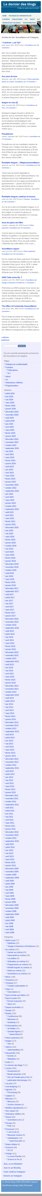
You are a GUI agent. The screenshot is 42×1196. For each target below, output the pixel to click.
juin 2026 (9, 397)
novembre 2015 (11, 655)
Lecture (8, 1068)
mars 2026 (9, 403)
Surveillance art (30, 45)
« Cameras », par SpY (11, 43)
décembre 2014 (11, 686)
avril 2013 (9, 747)
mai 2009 (9, 890)
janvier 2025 (10, 436)
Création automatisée (16, 986)
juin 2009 (9, 887)
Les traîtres (12, 958)
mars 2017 (9, 610)
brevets (10, 1056)
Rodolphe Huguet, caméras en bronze (18, 197)
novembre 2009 (11, 872)
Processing (12, 1092)
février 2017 (10, 613)
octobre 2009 (10, 875)
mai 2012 (9, 780)
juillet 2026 (10, 393)
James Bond (14, 1034)
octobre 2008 (10, 911)
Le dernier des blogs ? (14, 1065)
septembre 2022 (12, 491)
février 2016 (10, 646)
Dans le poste (11, 998)
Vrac (3, 108)
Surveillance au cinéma (17, 974)
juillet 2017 (10, 598)
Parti (9, 1126)
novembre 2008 (11, 908)
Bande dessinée (14, 1074)
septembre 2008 (12, 914)
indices (8, 1047)
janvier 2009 (10, 902)
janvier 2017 (10, 616)
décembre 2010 (11, 832)
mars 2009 (9, 896)
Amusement (12, 1071)
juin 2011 (9, 814)
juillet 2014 (10, 701)
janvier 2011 (10, 829)
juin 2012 (9, 777)
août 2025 (9, 418)
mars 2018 (9, 579)
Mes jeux (11, 1102)
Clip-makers (12, 992)
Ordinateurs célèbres (11, 23)
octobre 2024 (10, 445)
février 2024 (10, 460)
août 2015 (9, 665)
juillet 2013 (10, 738)
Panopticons (7, 134)
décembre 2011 (11, 795)
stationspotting (13, 1050)
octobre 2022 (10, 488)
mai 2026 (9, 400)
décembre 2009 (11, 869)
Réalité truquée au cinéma (18, 968)
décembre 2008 (11, 905)
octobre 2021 (10, 506)
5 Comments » (7, 139)
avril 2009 (9, 893)
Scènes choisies (14, 1105)
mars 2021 (9, 518)
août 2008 (9, 917)
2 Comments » (30, 283)
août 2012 (9, 771)
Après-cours (10, 940)
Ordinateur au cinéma (16, 961)
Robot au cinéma (14, 971)
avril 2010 (9, 856)
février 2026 (10, 406)
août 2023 (9, 467)
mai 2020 (9, 534)
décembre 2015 (11, 652)
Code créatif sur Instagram (14, 1172)
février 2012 (10, 789)
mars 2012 (9, 786)
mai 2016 (9, 637)
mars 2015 (9, 677)
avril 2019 (9, 552)
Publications (17, 19)
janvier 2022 (10, 503)
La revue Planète (14, 1156)
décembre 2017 (11, 588)
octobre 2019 (10, 546)
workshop (11, 1022)
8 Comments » (26, 228)
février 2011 (10, 826)
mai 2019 (9, 549)
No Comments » (10, 202)
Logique (8, 1096)
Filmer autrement (33, 79)
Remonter (28, 1185)
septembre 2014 (12, 695)
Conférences (12, 1016)
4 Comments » (32, 82)
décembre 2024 (11, 439)
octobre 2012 (10, 765)
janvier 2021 (10, 524)
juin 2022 (9, 494)
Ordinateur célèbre (13, 1114)
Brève (7, 977)
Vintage (8, 1154)
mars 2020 (9, 537)
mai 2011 (9, 817)
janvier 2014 (10, 719)
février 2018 (10, 582)
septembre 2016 (12, 628)
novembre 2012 (11, 762)
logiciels (8, 1090)
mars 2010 (9, 859)
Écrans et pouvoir (14, 1001)
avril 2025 (9, 427)
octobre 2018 (10, 570)
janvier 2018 (10, 585)
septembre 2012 (12, 768)
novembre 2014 (11, 689)
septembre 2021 (12, 509)
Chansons (9, 980)
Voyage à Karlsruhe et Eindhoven (13, 283)
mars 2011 (9, 823)
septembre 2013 (12, 732)
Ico (38, 19)
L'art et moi (11, 1132)
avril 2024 (9, 454)
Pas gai (8, 1123)
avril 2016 (9, 640)
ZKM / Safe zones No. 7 (12, 277)
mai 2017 (9, 604)
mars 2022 (9, 500)
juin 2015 (9, 668)
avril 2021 (9, 515)
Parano (8, 1117)
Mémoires (11, 1019)
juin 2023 (9, 470)
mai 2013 (9, 744)
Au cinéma (9, 949)
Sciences (9, 1147)
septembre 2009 (12, 878)
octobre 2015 (10, 658)
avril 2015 (9, 674)
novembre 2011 (11, 799)
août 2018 (9, 573)
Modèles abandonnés (14, 1108)
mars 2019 (9, 555)
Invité (7, 1062)
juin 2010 (9, 850)
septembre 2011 (12, 805)
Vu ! (26, 19)
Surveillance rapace (10, 249)
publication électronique (17, 1080)
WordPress (7, 1185)
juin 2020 (9, 531)
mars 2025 (9, 430)
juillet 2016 (10, 634)
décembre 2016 (11, 619)
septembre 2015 (12, 661)
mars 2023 (9, 476)
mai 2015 (9, 671)
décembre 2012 (11, 759)
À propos (6, 19)
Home (4, 16)
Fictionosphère (11, 1026)
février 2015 (10, 680)
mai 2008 (9, 926)
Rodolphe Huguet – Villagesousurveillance (21, 163)
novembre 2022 (11, 485)
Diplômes (11, 943)
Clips (7, 989)
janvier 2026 (10, 409)
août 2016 (9, 631)
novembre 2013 (11, 725)
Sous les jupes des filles (12, 223)
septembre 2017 (12, 591)
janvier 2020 (10, 543)
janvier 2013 (10, 756)
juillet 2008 (10, 920)
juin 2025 (9, 424)
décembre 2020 (11, 527)
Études (8, 1013)
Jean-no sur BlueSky (12, 1168)
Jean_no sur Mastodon (13, 1164)
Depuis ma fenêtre (13, 1007)
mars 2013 (9, 750)
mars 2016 (9, 643)
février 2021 (10, 521)
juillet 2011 (9, 811)
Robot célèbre (11, 1144)
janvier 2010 (10, 866)
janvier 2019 (10, 561)
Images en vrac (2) (10, 103)
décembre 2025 (11, 412)
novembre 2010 (11, 835)
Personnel (9, 1129)
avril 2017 (9, 607)
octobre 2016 (10, 625)
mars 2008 (9, 933)
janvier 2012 (10, 792)
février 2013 (10, 753)
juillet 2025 (10, 421)
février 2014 (10, 716)
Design (8, 1010)
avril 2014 (9, 710)
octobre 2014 (10, 692)
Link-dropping (11, 1087)
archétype (11, 1028)
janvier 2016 (10, 649)
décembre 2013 (11, 722)
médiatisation (13, 1138)
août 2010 (9, 844)
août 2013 (9, 735)
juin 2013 (9, 741)
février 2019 (10, 558)
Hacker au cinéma (8, 82)
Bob (21, 1185)
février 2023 (10, 479)
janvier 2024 (10, 464)
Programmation (29, 23)
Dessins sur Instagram (13, 1176)
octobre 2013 (10, 728)
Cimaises (27, 199)
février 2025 (10, 433)
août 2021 (9, 512)
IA (8, 1150)
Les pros (9, 1083)
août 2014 (9, 698)
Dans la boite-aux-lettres (15, 995)
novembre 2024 (11, 442)
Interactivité (10, 1053)
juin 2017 (9, 601)
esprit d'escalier (15, 1141)
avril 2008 (9, 929)
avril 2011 (9, 820)
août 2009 (9, 881)
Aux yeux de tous (9, 76)
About (32, 19)
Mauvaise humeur (14, 1135)
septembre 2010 (12, 841)
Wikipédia (11, 1059)
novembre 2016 (11, 622)
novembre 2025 (11, 415)
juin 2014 (9, 704)
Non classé (10, 1111)
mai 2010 (9, 853)
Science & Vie (13, 1159)
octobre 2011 (10, 802)
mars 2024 (9, 457)
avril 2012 (9, 783)
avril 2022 (9, 497)
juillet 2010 (10, 847)
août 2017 (9, 594)
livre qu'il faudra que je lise (18, 1077)
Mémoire (9, 1099)
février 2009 (10, 899)
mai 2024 (9, 451)
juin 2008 (9, 923)
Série (9, 1004)
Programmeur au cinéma (17, 964)
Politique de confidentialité (20, 16)
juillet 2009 (10, 884)
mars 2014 (9, 713)
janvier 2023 (10, 482)
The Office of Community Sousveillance (19, 306)
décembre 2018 (11, 564)
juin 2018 (9, 576)
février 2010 (10, 862)
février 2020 (10, 540)
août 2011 (9, 808)
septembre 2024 (12, 448)
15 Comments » (11, 108)
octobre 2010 (10, 838)
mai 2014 (9, 707)
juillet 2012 (10, 774)
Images (8, 1041)
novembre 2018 (11, 567)
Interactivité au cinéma (16, 955)
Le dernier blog (19, 4)
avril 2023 (9, 473)
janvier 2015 (10, 683)
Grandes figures (14, 1031)
